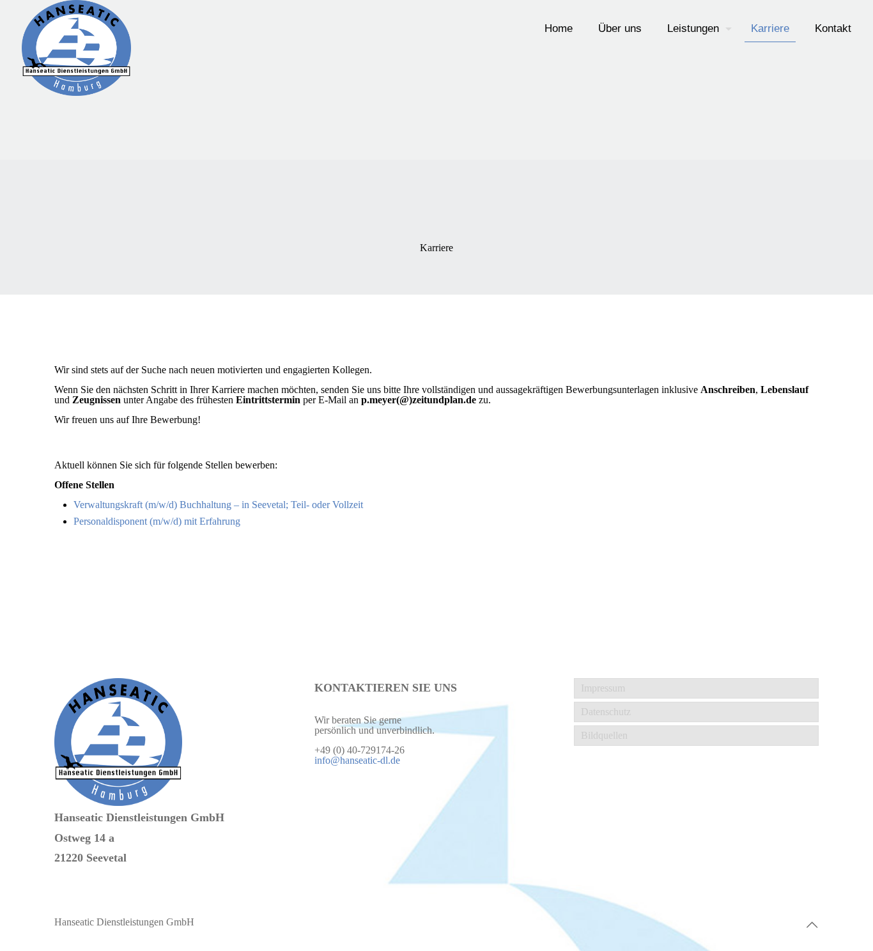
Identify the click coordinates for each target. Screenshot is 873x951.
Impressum (603, 688)
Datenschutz (606, 711)
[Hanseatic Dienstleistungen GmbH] (77, 48)
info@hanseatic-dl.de (357, 760)
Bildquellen (604, 735)
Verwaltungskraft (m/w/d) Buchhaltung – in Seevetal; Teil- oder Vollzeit (218, 504)
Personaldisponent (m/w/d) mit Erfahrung (156, 521)
